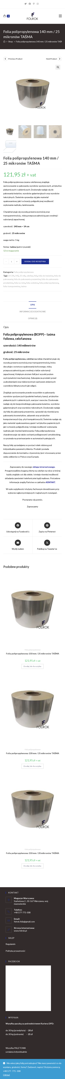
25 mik (23, 276)
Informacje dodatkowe (33, 311)
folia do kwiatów (46, 276)
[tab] (32, 305)
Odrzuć (6, 1075)
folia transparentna (11, 286)
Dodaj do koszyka (35, 261)
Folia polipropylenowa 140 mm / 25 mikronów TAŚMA (40, 41)
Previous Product (15, 59)
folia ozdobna (32, 283)
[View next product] (60, 59)
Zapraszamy (32, 506)
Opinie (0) (32, 318)
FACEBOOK (14, 961)
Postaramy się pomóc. (32, 499)
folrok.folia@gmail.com (24, 921)
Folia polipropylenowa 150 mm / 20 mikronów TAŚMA (32, 853)
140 (17, 276)
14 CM (11, 276)
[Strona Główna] (4, 41)
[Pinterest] (35, 3)
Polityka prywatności (15, 951)
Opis (32, 305)
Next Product (51, 59)
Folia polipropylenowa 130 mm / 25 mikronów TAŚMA (32, 753)
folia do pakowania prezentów (27, 279)
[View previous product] (5, 59)
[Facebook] (31, 3)
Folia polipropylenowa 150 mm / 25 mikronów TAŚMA (32, 653)
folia (36, 276)
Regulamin (10, 944)
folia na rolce (19, 283)
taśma (23, 286)
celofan (30, 276)
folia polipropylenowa (49, 283)
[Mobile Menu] (60, 16)
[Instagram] (39, 3)
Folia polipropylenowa (24, 272)
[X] (26, 3)
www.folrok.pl (20, 930)
